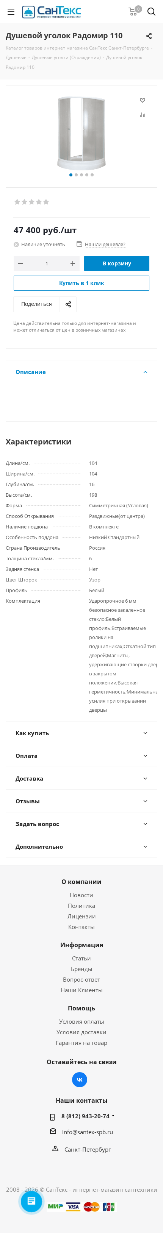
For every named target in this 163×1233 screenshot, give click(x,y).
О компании (81, 882)
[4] (39, 202)
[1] (17, 202)
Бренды (81, 969)
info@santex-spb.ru (87, 1132)
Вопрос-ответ (81, 979)
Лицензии (81, 916)
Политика (81, 905)
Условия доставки (81, 1032)
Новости (81, 895)
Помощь (81, 1008)
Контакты (81, 927)
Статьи (81, 958)
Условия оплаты (81, 1021)
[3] (32, 202)
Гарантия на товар (81, 1042)
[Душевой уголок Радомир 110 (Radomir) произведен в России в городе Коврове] (81, 133)
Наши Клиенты (82, 990)
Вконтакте (79, 1079)
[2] (24, 202)
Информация (81, 945)
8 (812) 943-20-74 (85, 1116)
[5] (46, 202)
